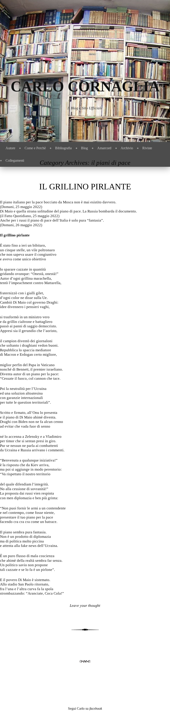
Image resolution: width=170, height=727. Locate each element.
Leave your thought (85, 605)
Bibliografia (63, 148)
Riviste (147, 148)
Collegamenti (15, 160)
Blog (84, 148)
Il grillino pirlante (85, 186)
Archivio (127, 148)
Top (159, 716)
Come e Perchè (35, 148)
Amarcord (104, 148)
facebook (95, 708)
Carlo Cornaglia (85, 86)
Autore (10, 148)
